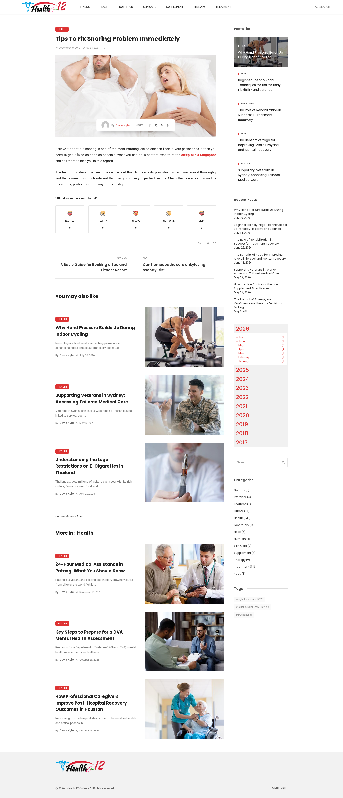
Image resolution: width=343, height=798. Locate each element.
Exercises (240, 497)
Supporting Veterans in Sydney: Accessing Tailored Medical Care (91, 398)
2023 (242, 388)
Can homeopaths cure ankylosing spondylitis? (174, 267)
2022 (242, 397)
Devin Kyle (122, 125)
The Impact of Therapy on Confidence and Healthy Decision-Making (258, 303)
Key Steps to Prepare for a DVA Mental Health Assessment (89, 635)
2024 (242, 379)
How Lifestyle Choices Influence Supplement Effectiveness (256, 286)
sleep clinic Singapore (198, 155)
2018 (242, 433)
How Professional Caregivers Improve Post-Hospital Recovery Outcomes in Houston (91, 703)
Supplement (174, 7)
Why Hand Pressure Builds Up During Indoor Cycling (95, 331)
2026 (242, 329)
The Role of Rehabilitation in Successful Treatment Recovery (259, 115)
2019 (242, 424)
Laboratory (241, 525)
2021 (242, 406)
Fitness (84, 7)
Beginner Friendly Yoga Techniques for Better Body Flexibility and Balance (259, 85)
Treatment (223, 7)
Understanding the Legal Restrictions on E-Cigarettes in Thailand (89, 466)
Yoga (244, 73)
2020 (242, 415)
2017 (242, 442)
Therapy (199, 7)
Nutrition (126, 7)
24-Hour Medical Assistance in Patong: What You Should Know (90, 567)
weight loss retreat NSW (249, 599)
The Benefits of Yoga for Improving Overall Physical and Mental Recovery (258, 145)
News (237, 532)
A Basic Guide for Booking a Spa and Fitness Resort (93, 267)
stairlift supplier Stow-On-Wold (252, 607)
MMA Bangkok (244, 614)
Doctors (239, 490)
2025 (242, 370)
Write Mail (279, 788)
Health (104, 7)
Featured (240, 504)
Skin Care (149, 7)
